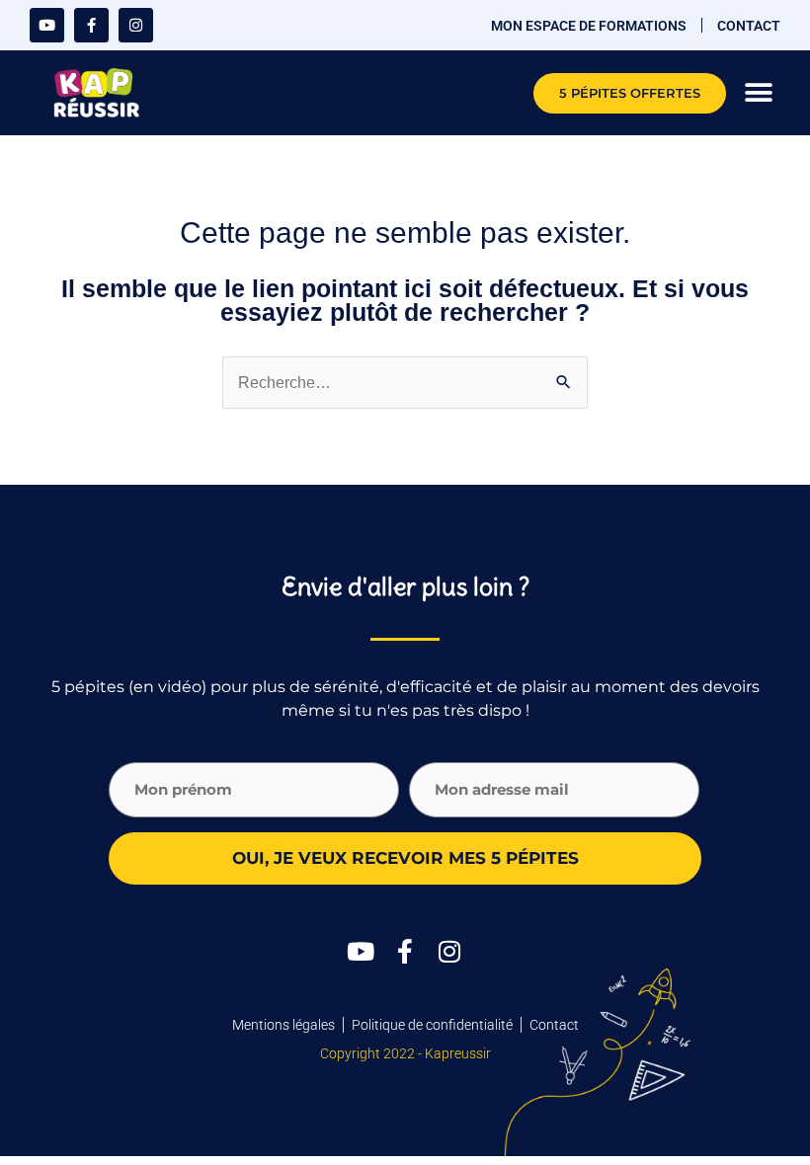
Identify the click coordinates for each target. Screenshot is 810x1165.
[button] (758, 93)
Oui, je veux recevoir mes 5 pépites (405, 858)
